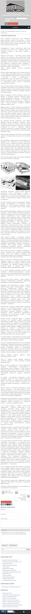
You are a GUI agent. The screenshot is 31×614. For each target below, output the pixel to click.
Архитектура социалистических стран (11, 586)
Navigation (15, 27)
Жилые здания (6, 566)
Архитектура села (7, 573)
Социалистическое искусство (9, 580)
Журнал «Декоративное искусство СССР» (12, 605)
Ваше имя (3, 509)
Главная (3, 31)
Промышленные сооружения (9, 570)
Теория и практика (7, 575)
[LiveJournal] (10, 504)
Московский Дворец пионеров (13, 31)
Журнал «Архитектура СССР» (10, 596)
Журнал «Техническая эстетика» (10, 606)
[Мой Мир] (5, 504)
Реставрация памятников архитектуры (12, 571)
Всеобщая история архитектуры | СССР (12, 561)
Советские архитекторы (8, 578)
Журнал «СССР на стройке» (9, 598)
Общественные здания (8, 568)
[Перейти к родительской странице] (16, 492)
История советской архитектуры (10, 560)
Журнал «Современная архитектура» (12, 601)
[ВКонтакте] (1, 504)
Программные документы (9, 577)
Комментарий (4, 518)
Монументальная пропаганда (10, 565)
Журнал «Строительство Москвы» (11, 603)
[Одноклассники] (3, 504)
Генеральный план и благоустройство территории (22, 497)
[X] (8, 504)
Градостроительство (7, 563)
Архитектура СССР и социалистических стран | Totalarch (15, 14)
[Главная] (15, 11)
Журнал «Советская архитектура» (11, 600)
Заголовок (3, 514)
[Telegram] (12, 504)
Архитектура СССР (7, 593)
